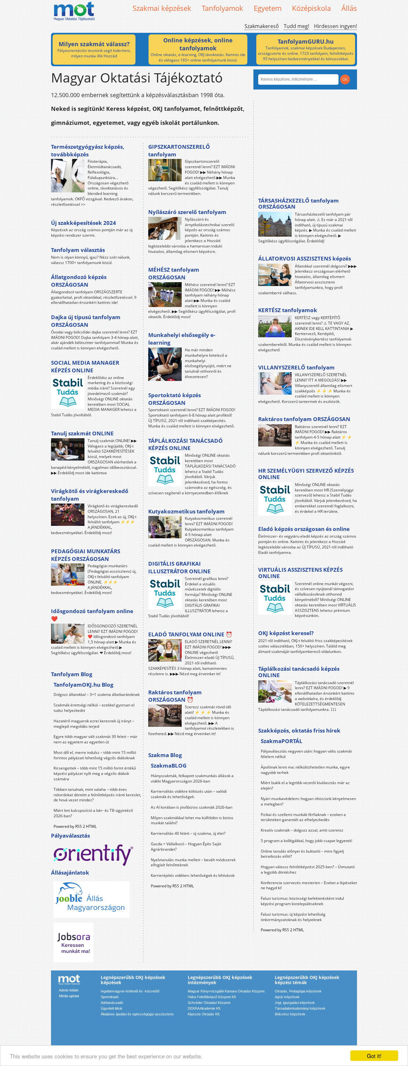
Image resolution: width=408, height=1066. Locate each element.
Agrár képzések (287, 997)
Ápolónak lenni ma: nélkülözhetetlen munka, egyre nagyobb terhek (305, 769)
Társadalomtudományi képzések (300, 1008)
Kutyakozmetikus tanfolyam (186, 511)
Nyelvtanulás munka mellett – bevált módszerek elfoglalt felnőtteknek (193, 862)
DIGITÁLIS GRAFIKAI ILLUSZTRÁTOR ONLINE (179, 567)
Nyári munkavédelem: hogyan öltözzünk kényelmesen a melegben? (308, 801)
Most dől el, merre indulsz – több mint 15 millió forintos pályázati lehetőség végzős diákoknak (95, 755)
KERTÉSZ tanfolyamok (287, 310)
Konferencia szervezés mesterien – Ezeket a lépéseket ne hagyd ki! (309, 885)
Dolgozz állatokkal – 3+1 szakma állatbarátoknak (97, 694)
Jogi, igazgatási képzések (295, 1003)
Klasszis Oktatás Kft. (204, 1014)
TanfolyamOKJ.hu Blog (83, 684)
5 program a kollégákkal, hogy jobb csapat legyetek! (306, 840)
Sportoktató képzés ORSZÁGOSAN (174, 398)
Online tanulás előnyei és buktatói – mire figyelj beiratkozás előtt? (302, 853)
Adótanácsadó (112, 1003)
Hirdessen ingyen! (335, 26)
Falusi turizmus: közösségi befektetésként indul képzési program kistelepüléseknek (302, 901)
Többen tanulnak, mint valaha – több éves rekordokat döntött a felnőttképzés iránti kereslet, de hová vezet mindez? (97, 795)
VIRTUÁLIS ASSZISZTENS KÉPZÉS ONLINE (300, 573)
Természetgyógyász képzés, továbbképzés (87, 150)
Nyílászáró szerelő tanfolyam (187, 212)
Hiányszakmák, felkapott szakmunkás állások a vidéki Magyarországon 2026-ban (192, 778)
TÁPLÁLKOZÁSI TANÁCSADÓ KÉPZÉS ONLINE (185, 444)
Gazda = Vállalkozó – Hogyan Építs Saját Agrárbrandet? (186, 846)
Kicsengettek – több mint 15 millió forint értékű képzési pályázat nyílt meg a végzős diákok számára (95, 773)
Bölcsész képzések (290, 1014)
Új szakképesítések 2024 (83, 222)
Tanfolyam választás (78, 250)
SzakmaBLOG (168, 765)
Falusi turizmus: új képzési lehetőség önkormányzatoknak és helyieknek (293, 917)
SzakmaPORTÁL (281, 741)
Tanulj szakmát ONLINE (82, 433)
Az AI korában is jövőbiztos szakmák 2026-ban (191, 807)
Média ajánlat (69, 996)
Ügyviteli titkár (111, 1008)
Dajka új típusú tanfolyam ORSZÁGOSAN (85, 320)
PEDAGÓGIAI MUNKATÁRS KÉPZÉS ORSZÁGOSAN (85, 554)
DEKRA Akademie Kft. (204, 1008)
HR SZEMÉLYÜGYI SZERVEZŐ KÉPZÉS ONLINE (306, 474)
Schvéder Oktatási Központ (209, 1003)
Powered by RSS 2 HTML (75, 826)
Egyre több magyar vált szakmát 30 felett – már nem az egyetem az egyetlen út (95, 739)
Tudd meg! (296, 26)
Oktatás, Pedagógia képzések (298, 991)
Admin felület (68, 990)
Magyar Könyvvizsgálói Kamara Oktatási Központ (226, 991)
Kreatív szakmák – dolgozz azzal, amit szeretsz (302, 830)
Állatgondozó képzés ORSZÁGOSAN (78, 280)
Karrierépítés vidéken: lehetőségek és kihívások (193, 875)
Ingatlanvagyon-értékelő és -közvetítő (130, 991)
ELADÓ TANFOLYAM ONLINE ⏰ (190, 634)
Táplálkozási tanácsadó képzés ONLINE (298, 672)
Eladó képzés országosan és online (304, 529)
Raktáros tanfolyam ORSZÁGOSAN (304, 419)
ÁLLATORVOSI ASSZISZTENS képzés (304, 258)
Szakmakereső (261, 26)
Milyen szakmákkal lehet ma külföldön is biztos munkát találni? (192, 820)
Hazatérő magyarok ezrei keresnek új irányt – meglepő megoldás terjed (94, 723)
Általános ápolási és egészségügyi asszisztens (137, 1014)
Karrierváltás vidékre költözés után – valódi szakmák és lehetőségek (189, 794)
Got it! (374, 1056)
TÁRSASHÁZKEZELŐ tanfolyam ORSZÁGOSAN (298, 204)
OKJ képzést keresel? (286, 633)
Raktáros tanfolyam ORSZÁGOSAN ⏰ (175, 696)
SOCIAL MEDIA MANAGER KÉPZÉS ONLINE (85, 366)
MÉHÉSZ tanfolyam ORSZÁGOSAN (173, 273)
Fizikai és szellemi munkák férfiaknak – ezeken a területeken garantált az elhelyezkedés (303, 817)
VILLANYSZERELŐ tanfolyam (296, 367)
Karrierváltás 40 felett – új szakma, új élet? (188, 833)
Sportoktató (110, 997)
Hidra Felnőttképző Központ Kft (212, 997)
